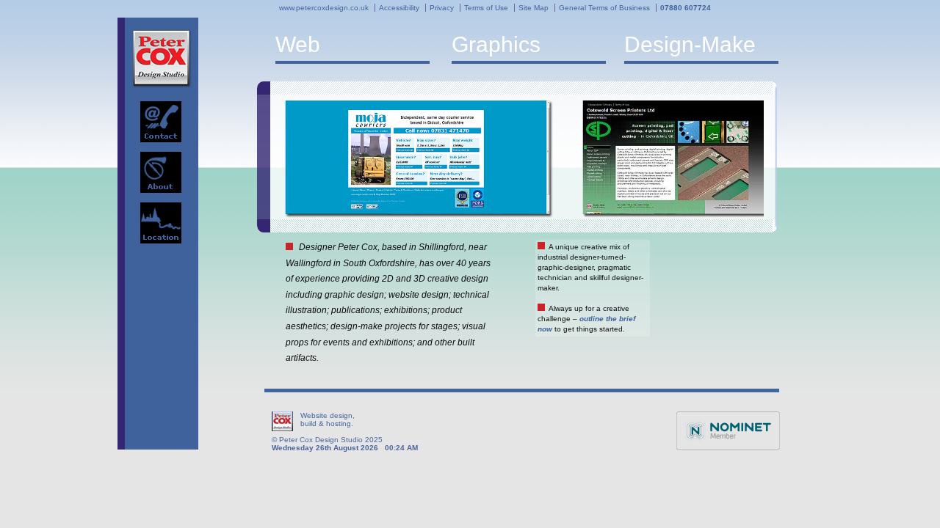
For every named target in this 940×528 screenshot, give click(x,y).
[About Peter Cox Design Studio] (161, 172)
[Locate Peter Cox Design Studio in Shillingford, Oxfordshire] (161, 223)
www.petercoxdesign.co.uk (324, 8)
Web (297, 44)
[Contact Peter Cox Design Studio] (161, 122)
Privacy (442, 8)
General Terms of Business (604, 8)
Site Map (533, 8)
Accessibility (399, 8)
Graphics (496, 44)
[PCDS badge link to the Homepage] (162, 58)
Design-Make (690, 44)
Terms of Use (486, 8)
